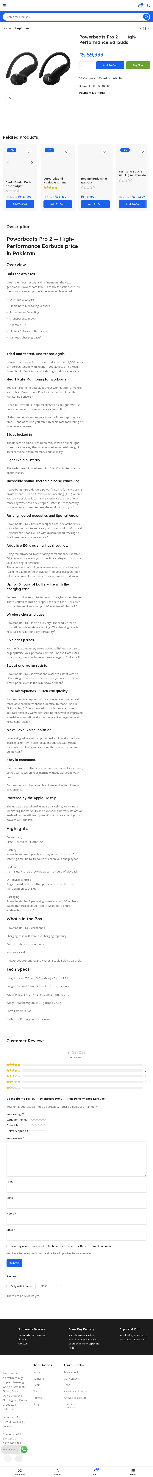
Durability (13, 1125)
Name (12, 1214)
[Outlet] (76, 1412)
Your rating (15, 1114)
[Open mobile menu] (4, 5)
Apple (36, 1372)
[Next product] (148, 28)
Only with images (22, 1286)
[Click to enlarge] (10, 98)
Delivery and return (75, 1391)
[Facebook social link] (90, 85)
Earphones (22, 28)
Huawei (37, 1397)
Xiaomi (37, 1391)
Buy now (138, 65)
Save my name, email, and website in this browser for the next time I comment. (62, 1246)
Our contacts (72, 1378)
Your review (15, 1138)
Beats (36, 1385)
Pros (10, 1181)
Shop (67, 1385)
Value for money (17, 1119)
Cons (10, 1197)
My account (71, 1372)
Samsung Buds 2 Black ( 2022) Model (132, 173)
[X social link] (94, 85)
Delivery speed (17, 1131)
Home (7, 28)
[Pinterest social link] (98, 85)
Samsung (39, 1378)
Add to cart (110, 65)
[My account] (148, 5)
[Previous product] (141, 28)
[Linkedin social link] (103, 85)
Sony (36, 1404)
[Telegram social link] (108, 85)
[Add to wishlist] (29, 151)
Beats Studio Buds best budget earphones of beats (19, 186)
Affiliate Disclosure (75, 1397)
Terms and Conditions (70, 1405)
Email (11, 1230)
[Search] (146, 17)
